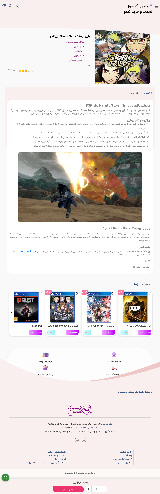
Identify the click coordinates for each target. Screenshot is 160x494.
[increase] (88, 489)
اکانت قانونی (126, 452)
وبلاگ (129, 456)
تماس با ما (60, 459)
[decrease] (104, 489)
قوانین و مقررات (57, 456)
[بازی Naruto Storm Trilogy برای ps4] (80, 410)
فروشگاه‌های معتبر (27, 252)
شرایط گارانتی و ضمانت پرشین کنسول (47, 463)
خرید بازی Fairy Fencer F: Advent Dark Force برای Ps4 (100, 326)
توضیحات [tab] (147, 93)
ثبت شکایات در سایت (121, 459)
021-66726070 (67, 427)
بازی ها (146, 267)
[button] (149, 313)
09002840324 (80, 427)
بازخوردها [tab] (134, 93)
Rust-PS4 (37, 326)
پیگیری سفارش (124, 463)
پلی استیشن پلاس (56, 452)
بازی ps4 (136, 267)
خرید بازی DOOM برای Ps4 (138, 326)
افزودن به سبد (68, 489)
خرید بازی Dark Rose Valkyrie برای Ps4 (64, 326)
